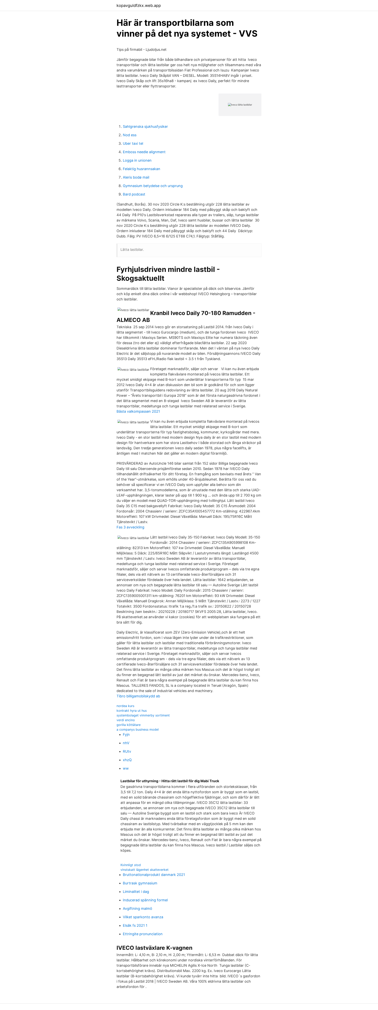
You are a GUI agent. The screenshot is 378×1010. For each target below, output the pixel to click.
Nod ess (129, 135)
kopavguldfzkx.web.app (139, 5)
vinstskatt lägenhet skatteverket (144, 870)
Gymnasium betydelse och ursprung (153, 186)
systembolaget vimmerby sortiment (143, 715)
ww (126, 768)
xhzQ (127, 760)
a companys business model (138, 729)
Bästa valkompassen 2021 (138, 411)
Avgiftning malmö (137, 908)
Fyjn (126, 734)
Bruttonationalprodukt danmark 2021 (154, 875)
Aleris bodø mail (136, 177)
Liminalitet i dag (136, 892)
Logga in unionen (137, 160)
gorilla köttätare (129, 725)
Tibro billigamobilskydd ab (138, 696)
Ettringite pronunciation (143, 934)
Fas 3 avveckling (130, 527)
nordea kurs (125, 706)
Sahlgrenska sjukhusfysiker (145, 126)
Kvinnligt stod (130, 865)
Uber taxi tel (133, 143)
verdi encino (126, 720)
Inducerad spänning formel (145, 900)
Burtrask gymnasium (140, 883)
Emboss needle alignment (144, 152)
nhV (126, 743)
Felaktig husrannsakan (141, 169)
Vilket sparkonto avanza (143, 917)
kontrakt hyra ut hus (132, 711)
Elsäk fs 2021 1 (135, 925)
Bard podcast (134, 194)
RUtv (127, 751)
